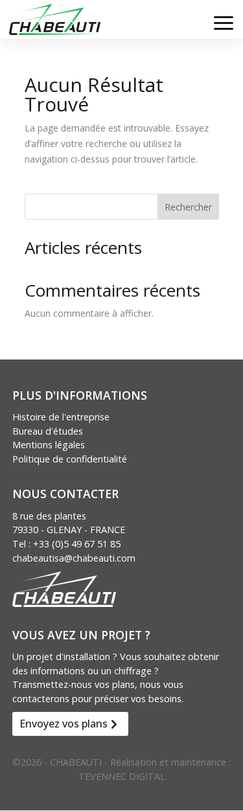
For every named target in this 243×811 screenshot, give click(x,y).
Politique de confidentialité (69, 459)
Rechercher (188, 207)
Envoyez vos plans (63, 723)
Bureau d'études (47, 431)
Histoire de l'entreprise (61, 417)
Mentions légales (48, 445)
